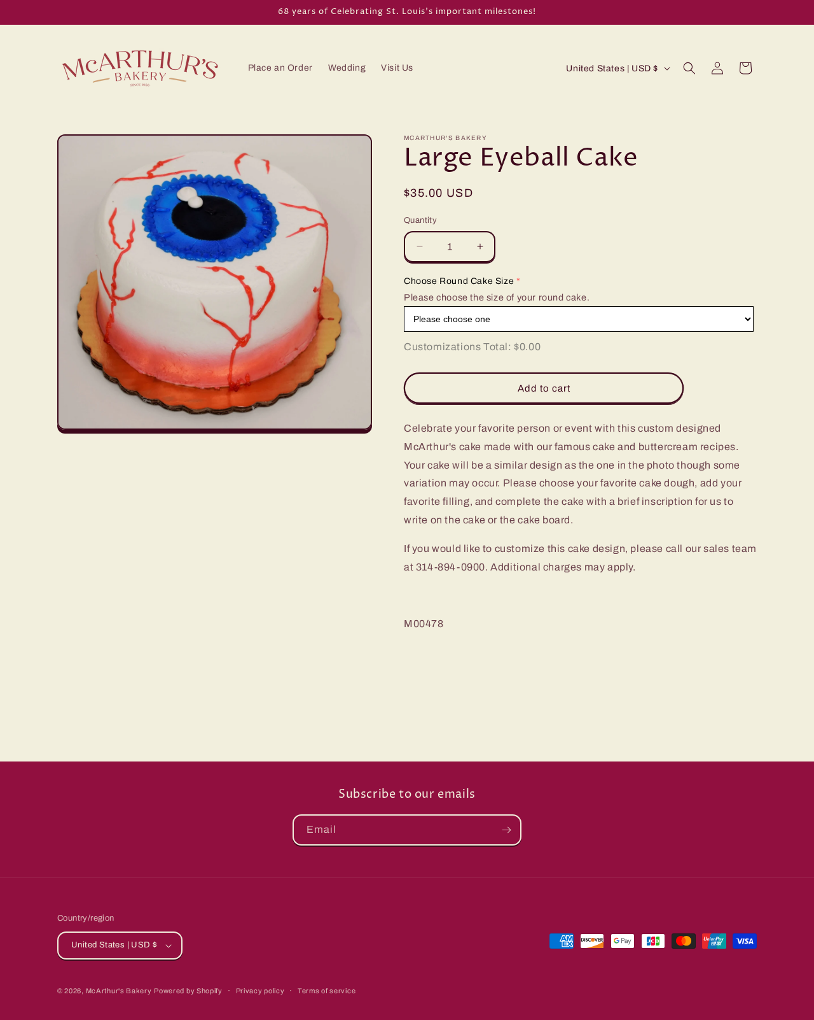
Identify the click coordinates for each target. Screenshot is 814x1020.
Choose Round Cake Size (459, 281)
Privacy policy (260, 991)
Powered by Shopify (188, 991)
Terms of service (326, 991)
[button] (689, 68)
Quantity (420, 220)
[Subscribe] (506, 830)
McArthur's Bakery (119, 991)
